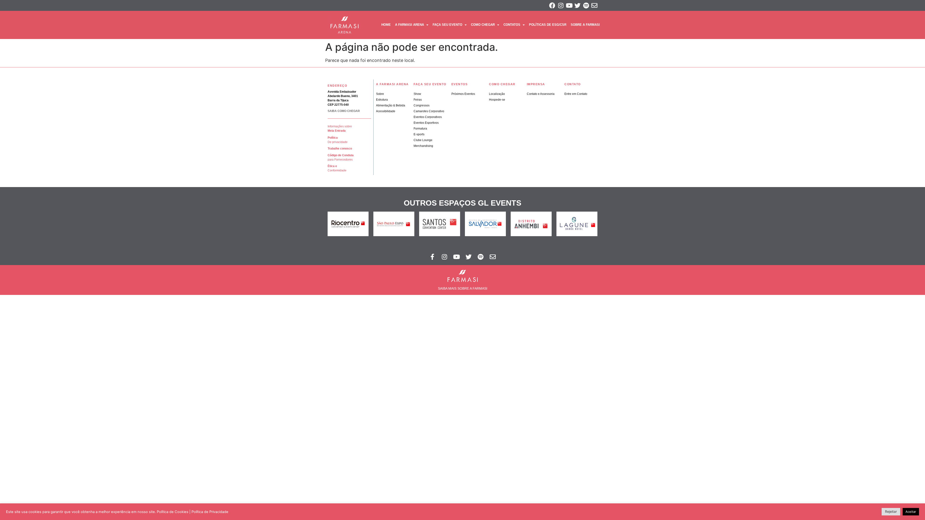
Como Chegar (483, 24)
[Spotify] (586, 5)
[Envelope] (594, 5)
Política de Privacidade (210, 512)
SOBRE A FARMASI (585, 24)
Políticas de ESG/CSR (547, 24)
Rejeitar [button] (891, 511)
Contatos (511, 24)
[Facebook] (552, 5)
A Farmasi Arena (409, 24)
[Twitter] (578, 5)
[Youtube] (569, 5)
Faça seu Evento (447, 24)
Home (386, 24)
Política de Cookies (172, 512)
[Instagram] (561, 5)
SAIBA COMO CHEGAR (344, 111)
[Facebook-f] (432, 257)
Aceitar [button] (910, 512)
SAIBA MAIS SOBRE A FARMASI (462, 288)
